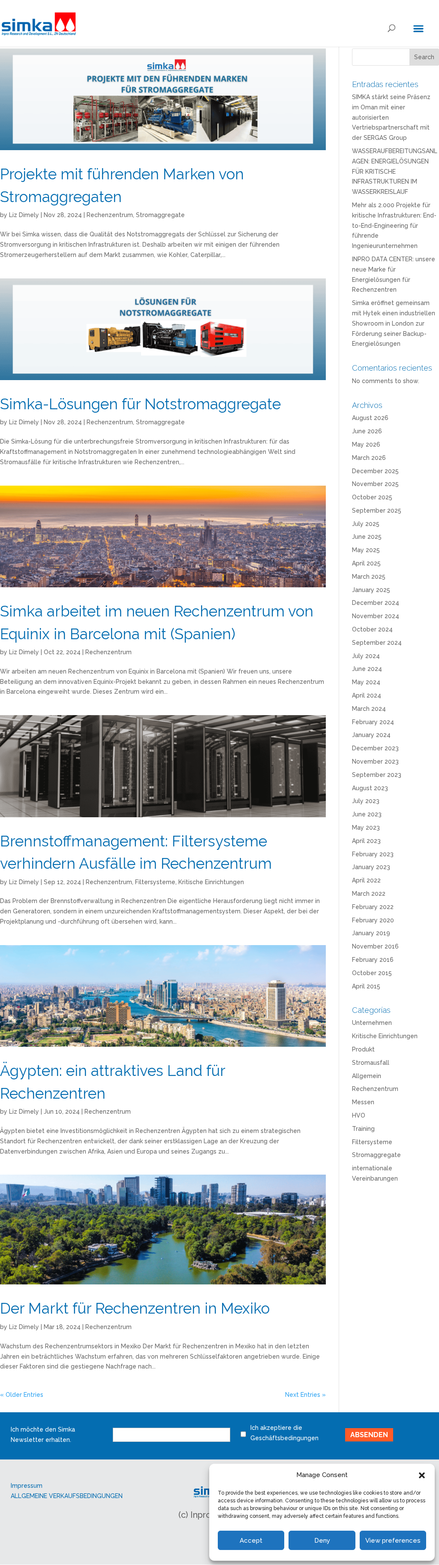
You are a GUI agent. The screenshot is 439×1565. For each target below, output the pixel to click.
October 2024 (372, 629)
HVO (358, 1115)
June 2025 (367, 536)
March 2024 (369, 708)
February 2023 (373, 854)
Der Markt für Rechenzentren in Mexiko (135, 1308)
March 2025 (368, 576)
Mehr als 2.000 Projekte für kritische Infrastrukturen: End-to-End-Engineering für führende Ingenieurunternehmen (394, 225)
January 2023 (371, 867)
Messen (363, 1102)
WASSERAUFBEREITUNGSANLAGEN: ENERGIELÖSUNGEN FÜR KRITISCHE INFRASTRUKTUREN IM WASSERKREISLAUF (394, 171)
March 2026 (369, 457)
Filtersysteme (155, 882)
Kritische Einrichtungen (211, 882)
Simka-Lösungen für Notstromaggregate (140, 404)
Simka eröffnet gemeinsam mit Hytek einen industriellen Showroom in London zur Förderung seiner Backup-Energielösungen (393, 323)
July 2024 (366, 656)
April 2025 (366, 563)
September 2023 (376, 774)
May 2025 (366, 550)
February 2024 (373, 722)
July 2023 (365, 801)
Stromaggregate (160, 214)
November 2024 (375, 616)
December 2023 (375, 748)
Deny (322, 1540)
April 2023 (366, 840)
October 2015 (372, 973)
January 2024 (371, 734)
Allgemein (366, 1076)
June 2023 (367, 814)
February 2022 (373, 906)
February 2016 (373, 959)
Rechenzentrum (110, 214)
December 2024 (375, 602)
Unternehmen (372, 1022)
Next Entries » (305, 1394)
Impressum (26, 1485)
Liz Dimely (24, 214)
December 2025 (375, 471)
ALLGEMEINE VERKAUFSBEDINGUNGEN (67, 1495)
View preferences (393, 1540)
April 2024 (366, 695)
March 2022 (368, 893)
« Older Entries (21, 1394)
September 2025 (376, 510)
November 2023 (375, 761)
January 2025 (371, 589)
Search (424, 57)
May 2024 (366, 682)
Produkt (363, 1049)
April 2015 (366, 986)
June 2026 (367, 431)
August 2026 (370, 417)
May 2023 (366, 827)
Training (363, 1128)
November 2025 (375, 483)
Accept (251, 1540)
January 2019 (371, 933)
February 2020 (373, 920)
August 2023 (370, 788)
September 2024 (377, 642)
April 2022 (366, 880)
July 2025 (365, 523)
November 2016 (375, 946)
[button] (422, 1475)
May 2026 (366, 444)
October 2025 (372, 497)
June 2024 (367, 668)
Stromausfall (370, 1062)
